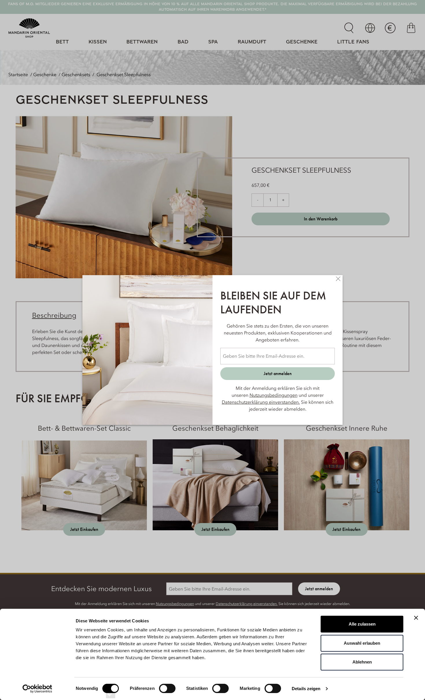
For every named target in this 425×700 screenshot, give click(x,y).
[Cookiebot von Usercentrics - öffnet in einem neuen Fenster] (37, 688)
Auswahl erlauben (362, 643)
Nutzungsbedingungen (274, 395)
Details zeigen (306, 688)
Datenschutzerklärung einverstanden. (261, 402)
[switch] (167, 693)
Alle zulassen (362, 624)
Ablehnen (362, 661)
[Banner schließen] (416, 618)
